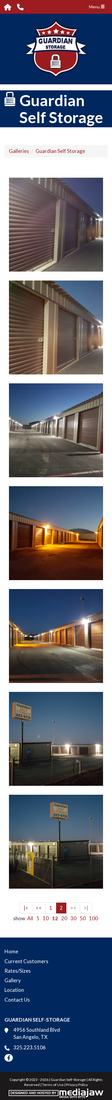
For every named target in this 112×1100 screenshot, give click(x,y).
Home (11, 951)
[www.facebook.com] (8, 1058)
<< (39, 908)
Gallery (12, 980)
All (30, 918)
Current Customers (26, 961)
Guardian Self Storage (60, 151)
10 (46, 918)
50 (83, 918)
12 (55, 918)
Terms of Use (53, 1084)
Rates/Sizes (17, 971)
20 (64, 918)
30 (73, 918)
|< (26, 908)
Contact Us (17, 1000)
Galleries (19, 151)
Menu (95, 6)
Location (14, 990)
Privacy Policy (77, 1084)
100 (93, 918)
